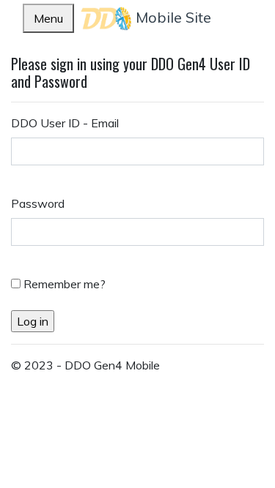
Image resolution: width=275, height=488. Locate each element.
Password (38, 203)
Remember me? (64, 284)
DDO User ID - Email (65, 123)
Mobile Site (171, 17)
